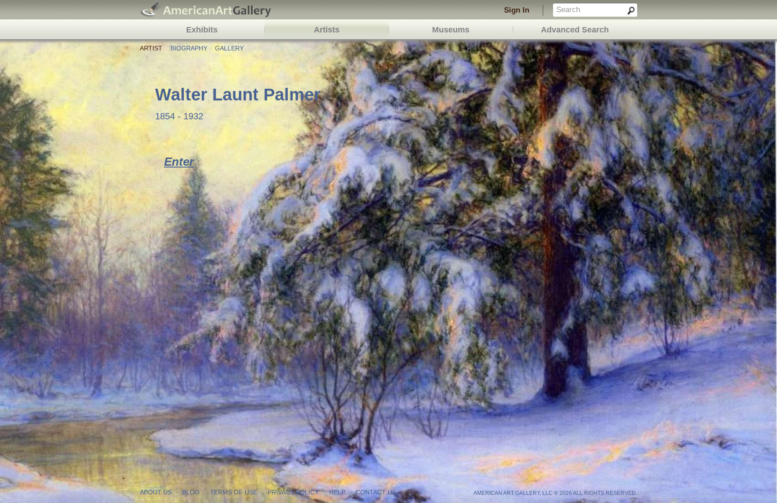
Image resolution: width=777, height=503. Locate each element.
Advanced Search (575, 29)
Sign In (516, 10)
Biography (188, 48)
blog (191, 492)
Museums (450, 29)
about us (156, 492)
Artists (326, 29)
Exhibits (202, 29)
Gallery (229, 48)
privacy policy (293, 492)
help (337, 492)
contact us (376, 492)
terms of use (233, 492)
